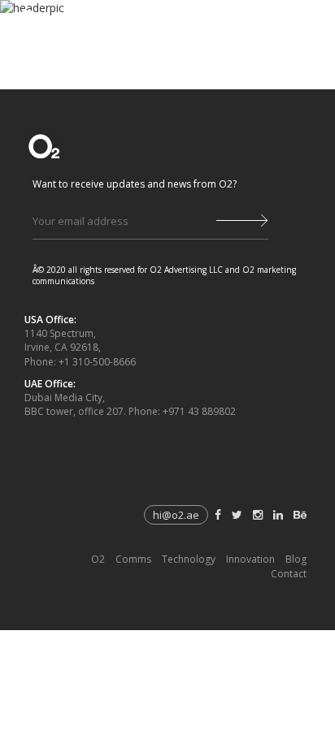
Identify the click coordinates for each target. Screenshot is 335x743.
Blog (296, 559)
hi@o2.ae (176, 515)
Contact (289, 574)
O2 (98, 559)
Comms (133, 559)
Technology (188, 559)
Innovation (250, 559)
